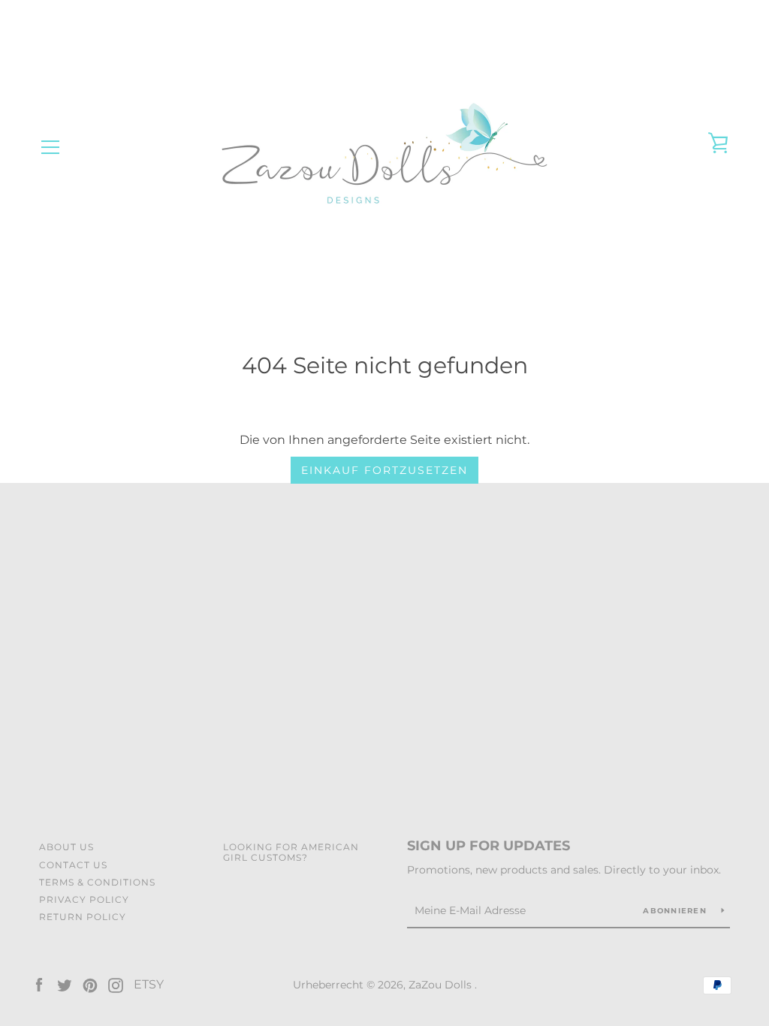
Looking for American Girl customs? (291, 851)
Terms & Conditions (97, 882)
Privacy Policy (84, 899)
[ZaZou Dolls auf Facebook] (39, 984)
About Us (66, 846)
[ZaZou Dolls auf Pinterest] (90, 984)
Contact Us (73, 865)
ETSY (149, 984)
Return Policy (82, 916)
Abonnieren (676, 911)
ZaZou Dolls (442, 985)
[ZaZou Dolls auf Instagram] (115, 984)
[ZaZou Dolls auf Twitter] (64, 984)
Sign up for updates (488, 845)
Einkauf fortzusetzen (384, 470)
